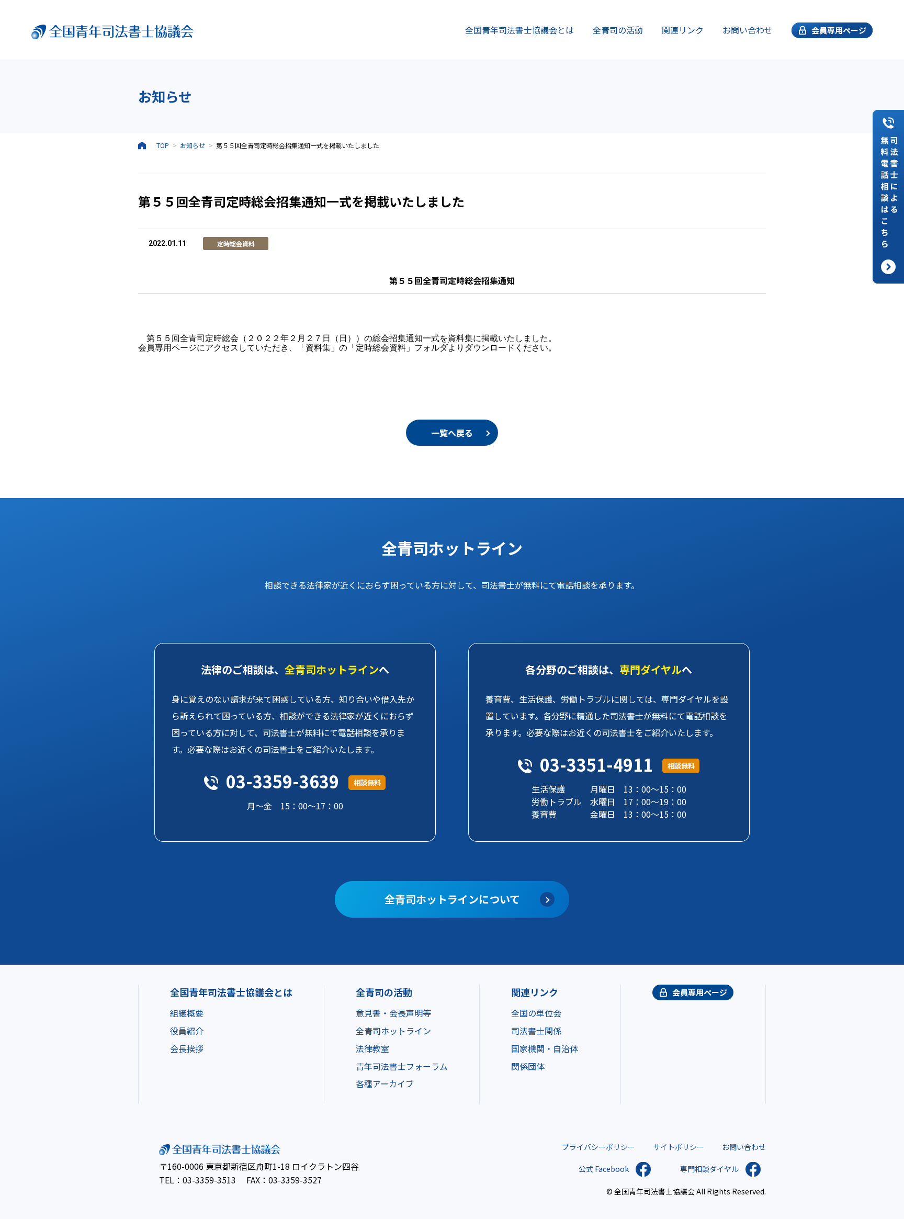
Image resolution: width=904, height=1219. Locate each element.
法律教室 (372, 1048)
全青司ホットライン (393, 1030)
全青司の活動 (618, 30)
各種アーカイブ (385, 1083)
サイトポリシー (678, 1147)
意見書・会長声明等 (393, 1013)
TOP (162, 145)
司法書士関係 (536, 1030)
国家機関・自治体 (544, 1048)
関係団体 (528, 1066)
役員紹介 (187, 1030)
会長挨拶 (187, 1048)
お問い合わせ (747, 30)
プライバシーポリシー (598, 1147)
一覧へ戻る (452, 432)
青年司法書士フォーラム (402, 1066)
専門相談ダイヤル (709, 1169)
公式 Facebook (604, 1169)
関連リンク (683, 30)
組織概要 (187, 1013)
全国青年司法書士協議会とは (519, 30)
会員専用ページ (699, 992)
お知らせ (192, 145)
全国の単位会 (536, 1013)
